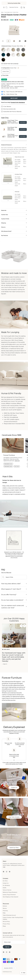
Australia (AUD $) (8, 968)
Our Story (5, 881)
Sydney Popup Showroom (9, 894)
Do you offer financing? (8, 594)
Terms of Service (7, 890)
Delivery (5, 906)
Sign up (7, 947)
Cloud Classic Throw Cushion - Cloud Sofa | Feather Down (12, 122)
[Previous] (21, 625)
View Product (23, 122)
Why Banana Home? (6, 231)
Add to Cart (14, 98)
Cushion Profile (5, 219)
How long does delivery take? (11, 583)
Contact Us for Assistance (18, 102)
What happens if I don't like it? (11, 589)
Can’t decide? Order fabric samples (9, 63)
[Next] (24, 625)
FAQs (4, 913)
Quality (4, 887)
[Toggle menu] (4, 7)
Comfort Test (4, 214)
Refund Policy (6, 921)
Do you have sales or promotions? (12, 600)
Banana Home (9, 971)
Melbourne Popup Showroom (10, 892)
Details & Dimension (6, 145)
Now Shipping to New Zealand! (10, 897)
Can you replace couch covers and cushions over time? (12, 607)
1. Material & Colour (13, 46)
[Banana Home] (14, 7)
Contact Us (5, 883)
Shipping (3, 223)
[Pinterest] (9, 871)
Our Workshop (6, 885)
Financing (5, 910)
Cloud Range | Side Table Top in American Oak (12, 129)
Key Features (4, 235)
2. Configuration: (9, 68)
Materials (3, 210)
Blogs (4, 926)
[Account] (20, 7)
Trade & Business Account (9, 915)
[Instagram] (6, 871)
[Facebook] (3, 871)
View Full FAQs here (6, 572)
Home (2, 12)
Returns (3, 227)
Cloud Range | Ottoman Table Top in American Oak (12, 136)
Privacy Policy (6, 924)
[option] (14, 30)
